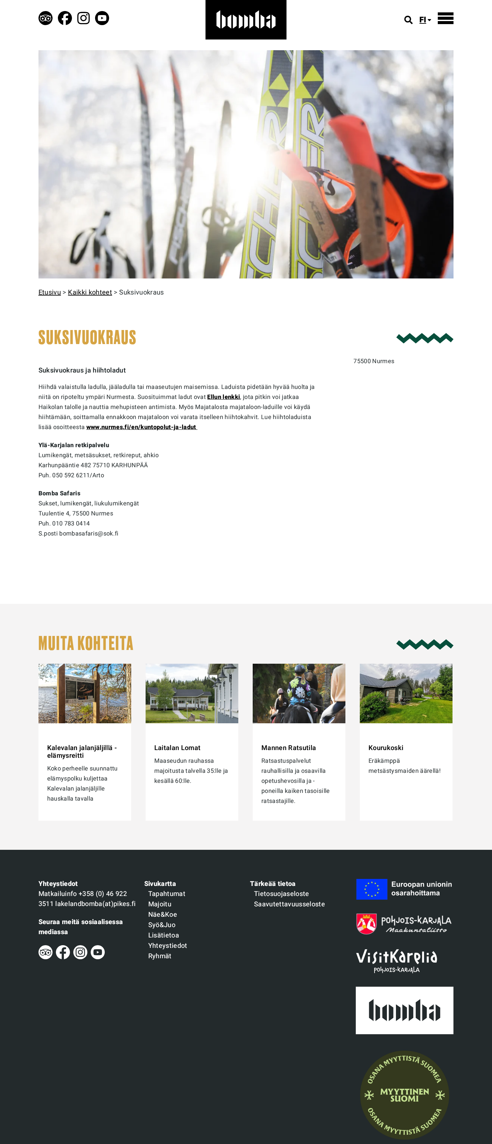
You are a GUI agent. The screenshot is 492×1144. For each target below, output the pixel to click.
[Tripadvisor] (45, 957)
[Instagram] (80, 957)
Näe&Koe (162, 914)
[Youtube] (98, 957)
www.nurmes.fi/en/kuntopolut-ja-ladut (141, 427)
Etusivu (49, 292)
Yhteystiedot (167, 946)
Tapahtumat (166, 894)
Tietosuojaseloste (281, 894)
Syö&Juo (161, 925)
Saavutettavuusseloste (289, 904)
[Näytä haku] (408, 20)
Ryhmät (160, 956)
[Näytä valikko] (446, 18)
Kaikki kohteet (90, 292)
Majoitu (159, 904)
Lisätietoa (163, 935)
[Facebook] (63, 957)
